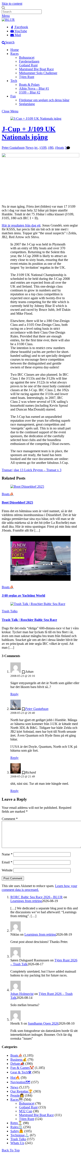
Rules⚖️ (16, 1127)
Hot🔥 (15, 1077)
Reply (14, 694)
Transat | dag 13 (12, 470)
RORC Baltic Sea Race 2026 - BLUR (36, 897)
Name (7, 854)
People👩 (17, 1095)
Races (14, 53)
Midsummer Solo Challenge (38, 73)
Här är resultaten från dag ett (21, 225)
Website (7, 870)
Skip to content (12, 3)
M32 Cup (25, 1111)
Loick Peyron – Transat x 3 (42, 470)
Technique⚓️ (19, 1135)
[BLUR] (8, 19)
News (29, 147)
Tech (13, 81)
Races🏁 (16, 1099)
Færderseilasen (29, 61)
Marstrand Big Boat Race (36, 69)
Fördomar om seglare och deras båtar (44, 100)
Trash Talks (9, 611)
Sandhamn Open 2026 (43, 1023)
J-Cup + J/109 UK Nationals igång (29, 133)
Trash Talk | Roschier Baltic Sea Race (29, 620)
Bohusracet (26, 57)
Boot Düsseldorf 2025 (17, 502)
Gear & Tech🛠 (21, 1072)
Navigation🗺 (20, 1082)
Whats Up (17, 1143)
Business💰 (18, 1059)
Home (14, 50)
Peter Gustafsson (13, 147)
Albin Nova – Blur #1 (34, 88)
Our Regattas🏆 (21, 1091)
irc (36, 147)
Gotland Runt (28, 65)
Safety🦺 (16, 1131)
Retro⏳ (16, 1123)
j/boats (59, 147)
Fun (13, 96)
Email (7, 862)
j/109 (43, 147)
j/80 (50, 147)
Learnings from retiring (26, 901)
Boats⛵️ (8, 494)
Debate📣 (17, 1063)
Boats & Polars (29, 84)
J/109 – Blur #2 (29, 92)
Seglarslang (27, 104)
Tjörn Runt (26, 77)
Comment (10, 819)
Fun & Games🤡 (22, 1068)
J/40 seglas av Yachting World (23, 595)
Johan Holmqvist (21, 994)
